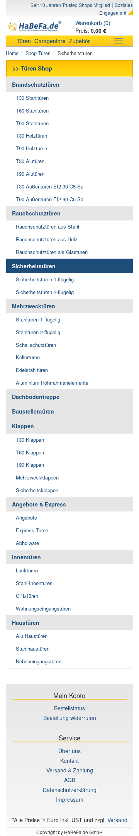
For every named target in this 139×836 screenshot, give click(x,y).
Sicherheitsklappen (37, 490)
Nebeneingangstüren (38, 661)
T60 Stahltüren (32, 110)
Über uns (69, 751)
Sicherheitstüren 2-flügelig (45, 292)
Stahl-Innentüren (34, 583)
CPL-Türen (27, 595)
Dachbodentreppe (35, 396)
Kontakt (69, 760)
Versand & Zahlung (69, 770)
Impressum (69, 799)
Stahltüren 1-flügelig (38, 319)
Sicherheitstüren (34, 266)
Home (12, 53)
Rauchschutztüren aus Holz (47, 239)
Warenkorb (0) (92, 23)
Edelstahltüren (32, 369)
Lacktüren (27, 570)
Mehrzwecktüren (33, 306)
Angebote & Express (39, 504)
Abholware (27, 543)
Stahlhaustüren (32, 648)
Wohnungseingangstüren (43, 608)
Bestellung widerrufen (69, 718)
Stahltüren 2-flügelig (38, 332)
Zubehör (79, 41)
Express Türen (32, 530)
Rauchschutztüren (36, 213)
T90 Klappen (30, 464)
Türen (24, 41)
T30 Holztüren (31, 135)
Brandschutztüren (35, 84)
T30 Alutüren (30, 161)
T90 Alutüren (30, 173)
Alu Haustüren (31, 635)
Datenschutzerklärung (70, 790)
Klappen (23, 426)
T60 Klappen (30, 452)
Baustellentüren (33, 411)
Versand (117, 820)
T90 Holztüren (31, 148)
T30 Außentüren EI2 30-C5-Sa (49, 186)
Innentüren (26, 557)
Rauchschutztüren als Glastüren (52, 252)
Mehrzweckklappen (37, 477)
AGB (69, 780)
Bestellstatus (69, 708)
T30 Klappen (30, 439)
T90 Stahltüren (32, 123)
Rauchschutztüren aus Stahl (47, 226)
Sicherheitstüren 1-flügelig (45, 279)
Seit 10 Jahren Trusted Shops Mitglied (70, 5)
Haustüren (25, 622)
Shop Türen (38, 53)
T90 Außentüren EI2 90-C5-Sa (49, 199)
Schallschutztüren (36, 344)
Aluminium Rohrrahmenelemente (52, 382)
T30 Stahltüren (32, 97)
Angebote (26, 517)
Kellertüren (28, 357)
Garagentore (50, 41)
